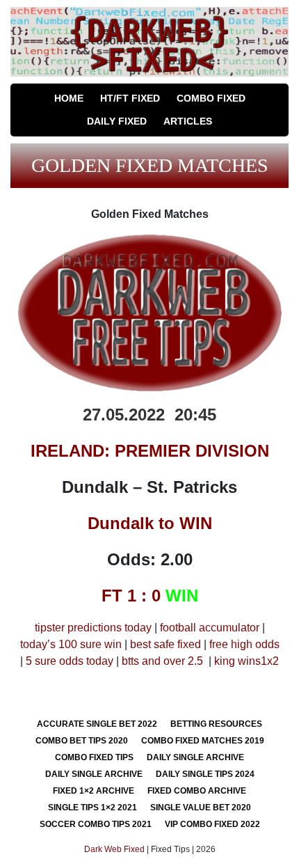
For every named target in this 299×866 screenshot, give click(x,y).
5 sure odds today (69, 661)
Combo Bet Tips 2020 (81, 741)
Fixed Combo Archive (196, 791)
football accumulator (209, 627)
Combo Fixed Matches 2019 (202, 741)
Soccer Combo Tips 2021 (96, 824)
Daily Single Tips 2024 (205, 774)
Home (68, 98)
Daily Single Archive (195, 757)
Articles (187, 121)
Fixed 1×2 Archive (93, 791)
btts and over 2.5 (162, 661)
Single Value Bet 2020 (200, 807)
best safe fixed (165, 644)
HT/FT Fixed (130, 98)
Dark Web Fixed (114, 849)
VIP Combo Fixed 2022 (212, 824)
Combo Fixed (211, 98)
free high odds (244, 644)
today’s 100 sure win (71, 644)
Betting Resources (216, 724)
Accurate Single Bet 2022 (97, 724)
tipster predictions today (93, 627)
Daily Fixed (117, 121)
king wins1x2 (246, 661)
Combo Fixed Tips (94, 757)
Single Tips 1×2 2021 (92, 807)
